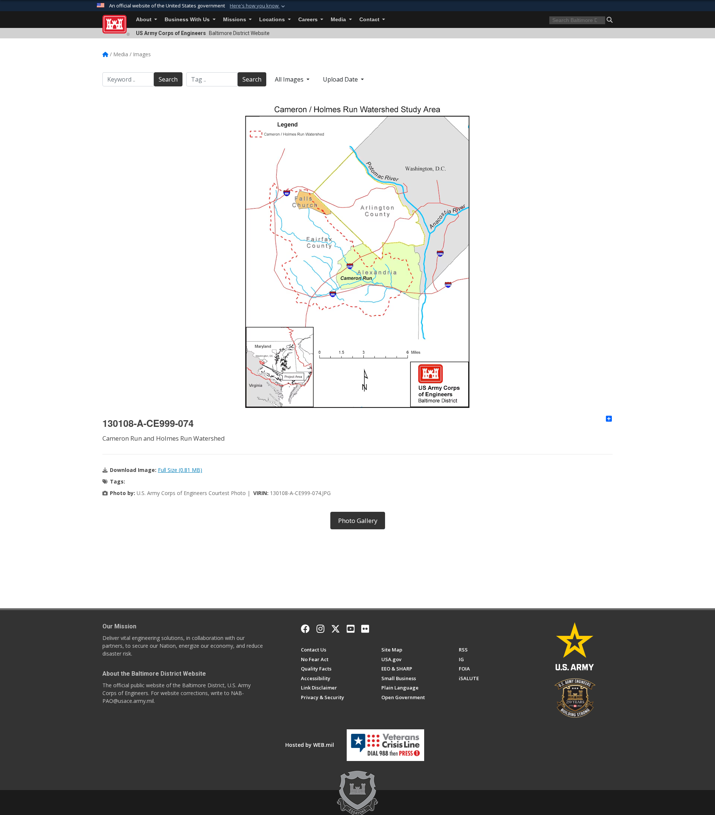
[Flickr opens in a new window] (365, 628)
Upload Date (341, 79)
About (144, 19)
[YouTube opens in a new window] (351, 628)
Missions (235, 19)
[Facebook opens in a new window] (305, 628)
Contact (370, 19)
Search (168, 79)
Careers (308, 19)
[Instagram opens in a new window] (320, 628)
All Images (290, 79)
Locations (272, 19)
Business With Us (188, 19)
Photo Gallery (357, 520)
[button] (258, 6)
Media (339, 19)
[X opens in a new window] (335, 628)
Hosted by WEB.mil (309, 744)
